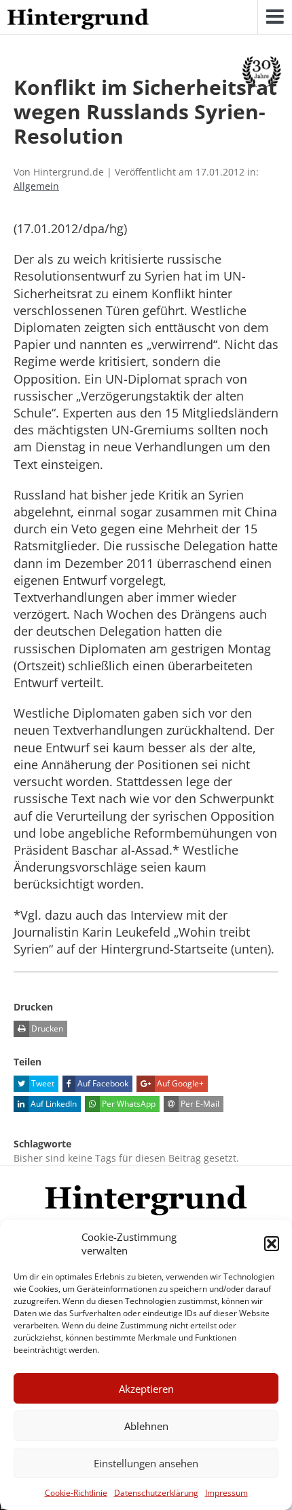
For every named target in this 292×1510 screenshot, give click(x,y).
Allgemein (36, 186)
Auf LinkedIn (53, 1103)
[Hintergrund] (78, 20)
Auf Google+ (179, 1083)
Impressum (226, 1492)
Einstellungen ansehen (146, 1463)
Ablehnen (146, 1426)
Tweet (41, 1083)
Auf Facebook (101, 1083)
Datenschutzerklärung (156, 1492)
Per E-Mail (199, 1103)
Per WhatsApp (128, 1103)
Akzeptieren (146, 1388)
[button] (271, 1243)
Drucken (46, 1028)
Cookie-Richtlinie (76, 1492)
